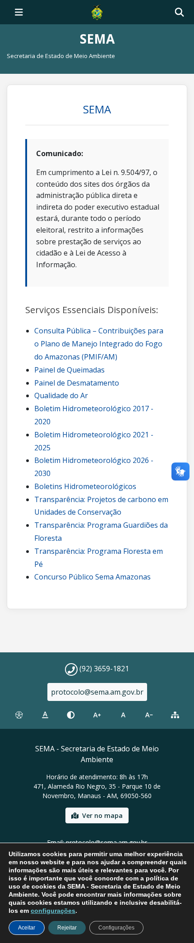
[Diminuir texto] (149, 715)
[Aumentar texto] (97, 715)
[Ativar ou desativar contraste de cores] (71, 715)
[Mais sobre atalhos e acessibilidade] (19, 715)
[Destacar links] (45, 715)
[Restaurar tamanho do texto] (123, 715)
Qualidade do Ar (61, 395)
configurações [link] (53, 910)
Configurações (116, 928)
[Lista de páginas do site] (175, 715)
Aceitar (26, 928)
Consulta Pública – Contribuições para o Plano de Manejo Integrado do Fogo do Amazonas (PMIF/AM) (98, 344)
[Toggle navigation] (19, 12)
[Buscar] (179, 12)
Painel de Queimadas (69, 370)
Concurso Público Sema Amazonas (92, 577)
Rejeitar (67, 928)
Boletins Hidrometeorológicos (85, 486)
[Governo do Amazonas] (97, 11)
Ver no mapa (102, 815)
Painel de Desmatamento (76, 383)
